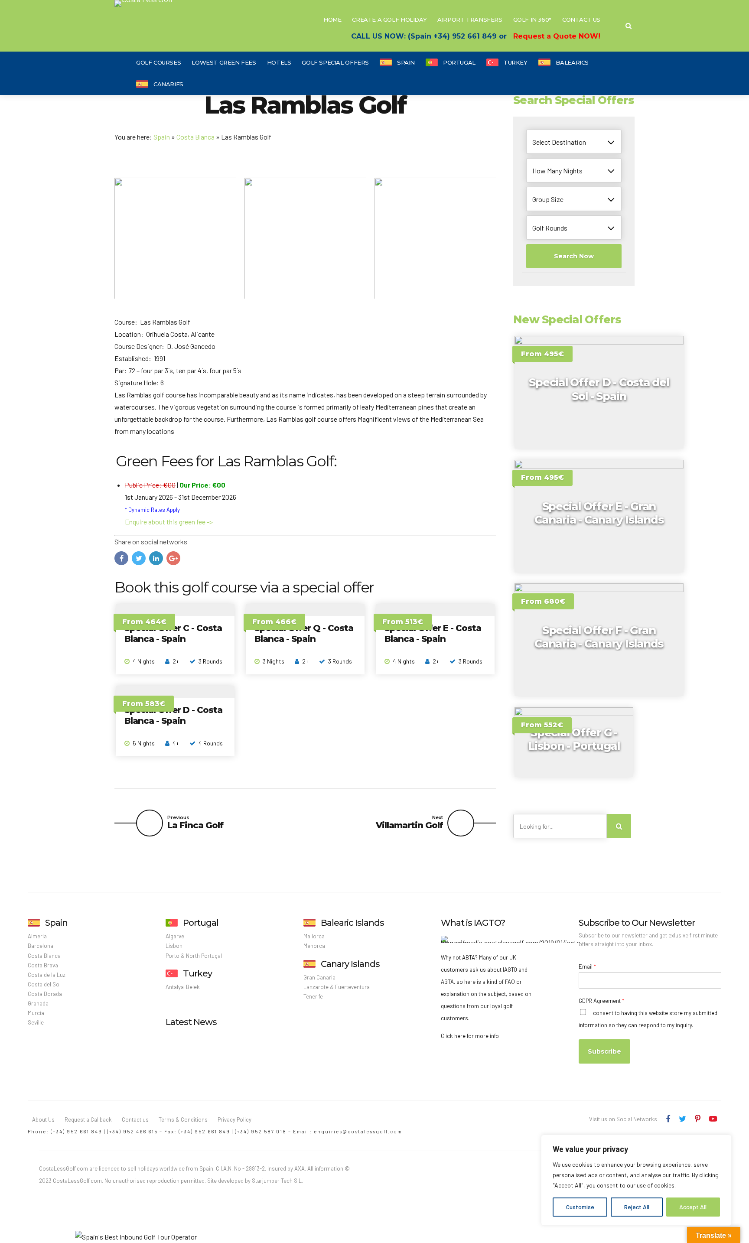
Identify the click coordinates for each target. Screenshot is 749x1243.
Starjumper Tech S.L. (277, 1180)
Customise (580, 1206)
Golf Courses (158, 62)
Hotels (279, 62)
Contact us (135, 1119)
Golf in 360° (532, 19)
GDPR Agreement (601, 1000)
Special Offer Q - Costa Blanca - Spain (303, 633)
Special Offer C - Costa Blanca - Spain (173, 633)
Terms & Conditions (183, 1119)
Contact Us (581, 19)
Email (587, 966)
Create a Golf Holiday (389, 19)
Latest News (191, 1022)
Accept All (693, 1206)
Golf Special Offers (335, 62)
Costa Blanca (195, 137)
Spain (406, 62)
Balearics (572, 62)
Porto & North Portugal (194, 955)
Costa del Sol (44, 984)
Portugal (459, 62)
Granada (38, 1003)
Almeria (37, 936)
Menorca (314, 945)
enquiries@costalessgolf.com (358, 1131)
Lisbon (174, 945)
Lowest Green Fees (224, 62)
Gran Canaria (319, 977)
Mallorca (314, 936)
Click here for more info (470, 1035)
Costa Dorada (45, 993)
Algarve (175, 936)
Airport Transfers (469, 19)
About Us (43, 1119)
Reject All (636, 1206)
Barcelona (40, 945)
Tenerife (313, 996)
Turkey (516, 62)
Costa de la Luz (46, 974)
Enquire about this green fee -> (169, 521)
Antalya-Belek (183, 986)
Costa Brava (43, 965)
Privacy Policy (234, 1119)
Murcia (36, 1012)
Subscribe (604, 1051)
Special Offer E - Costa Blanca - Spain (432, 633)
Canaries (168, 84)
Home (332, 19)
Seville (36, 1022)
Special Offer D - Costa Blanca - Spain (173, 715)
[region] (636, 1180)
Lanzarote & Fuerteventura (336, 986)
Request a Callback (88, 1119)
